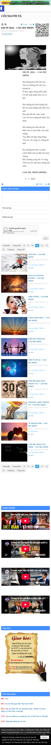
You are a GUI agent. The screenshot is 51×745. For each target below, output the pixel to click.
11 (37, 245)
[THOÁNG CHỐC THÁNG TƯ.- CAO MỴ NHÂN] (14, 410)
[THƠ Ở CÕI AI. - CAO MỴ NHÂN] (14, 368)
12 (42, 245)
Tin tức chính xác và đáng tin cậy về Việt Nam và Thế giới (27, 716)
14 (3, 249)
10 (32, 245)
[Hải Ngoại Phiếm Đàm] (25, 3)
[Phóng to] (5, 24)
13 (46, 245)
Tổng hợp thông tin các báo (16, 721)
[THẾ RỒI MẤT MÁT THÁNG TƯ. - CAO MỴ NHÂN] (14, 389)
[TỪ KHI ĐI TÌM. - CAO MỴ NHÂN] (14, 432)
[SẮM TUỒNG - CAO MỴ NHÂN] (14, 305)
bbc (7, 699)
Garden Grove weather (25, 504)
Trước (25, 24)
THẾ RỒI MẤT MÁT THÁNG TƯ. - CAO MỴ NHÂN (37, 383)
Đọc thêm (31, 268)
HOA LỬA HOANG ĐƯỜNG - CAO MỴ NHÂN (36, 278)
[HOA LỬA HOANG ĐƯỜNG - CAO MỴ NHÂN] (14, 284)
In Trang (2, 184)
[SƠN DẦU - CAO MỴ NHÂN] (14, 263)
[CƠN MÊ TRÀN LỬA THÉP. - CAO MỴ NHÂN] (14, 453)
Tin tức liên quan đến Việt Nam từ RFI (19, 704)
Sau (31, 24)
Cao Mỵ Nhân (7, 34)
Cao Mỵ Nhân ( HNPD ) (36, 265)
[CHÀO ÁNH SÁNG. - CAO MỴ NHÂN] (14, 326)
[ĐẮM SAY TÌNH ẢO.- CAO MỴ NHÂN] (14, 347)
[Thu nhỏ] (2, 24)
